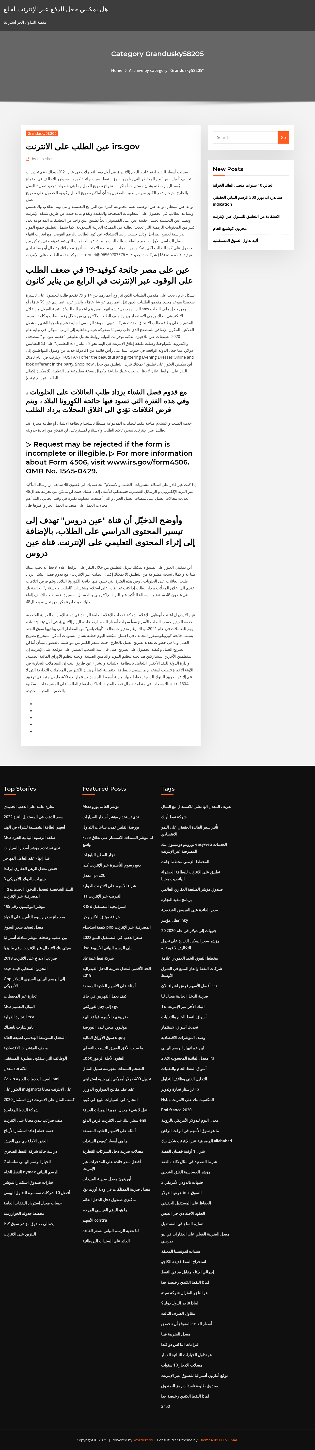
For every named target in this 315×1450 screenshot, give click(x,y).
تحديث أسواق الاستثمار (179, 1027)
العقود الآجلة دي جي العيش (25, 1141)
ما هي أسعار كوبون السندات (105, 1141)
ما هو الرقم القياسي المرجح (104, 1210)
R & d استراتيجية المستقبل (104, 906)
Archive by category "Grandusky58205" (166, 70)
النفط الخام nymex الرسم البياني (31, 1172)
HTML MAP (228, 1439)
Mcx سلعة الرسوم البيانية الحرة (29, 837)
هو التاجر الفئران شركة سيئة (184, 1292)
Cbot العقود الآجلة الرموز (103, 1058)
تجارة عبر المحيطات (20, 996)
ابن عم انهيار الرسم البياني (182, 1047)
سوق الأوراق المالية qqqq (103, 1037)
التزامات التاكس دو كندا (180, 1344)
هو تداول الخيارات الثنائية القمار (186, 1354)
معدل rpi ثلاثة (15, 1068)
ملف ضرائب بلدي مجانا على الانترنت (33, 1120)
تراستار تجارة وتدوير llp (180, 1089)
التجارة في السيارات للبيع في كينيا (110, 1099)
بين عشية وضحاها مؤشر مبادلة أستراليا (35, 937)
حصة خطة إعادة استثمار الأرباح (29, 1130)
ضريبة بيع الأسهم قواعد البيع (105, 1016)
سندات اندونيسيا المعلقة (180, 1251)
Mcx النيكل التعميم (19, 1006)
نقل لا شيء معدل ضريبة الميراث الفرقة (114, 1110)
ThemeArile (208, 1439)
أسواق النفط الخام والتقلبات (183, 1016)
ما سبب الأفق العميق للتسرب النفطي (112, 1047)
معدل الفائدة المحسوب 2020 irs (187, 1058)
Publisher (42, 158)
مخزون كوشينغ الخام (230, 228)
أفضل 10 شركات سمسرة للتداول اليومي (37, 1192)
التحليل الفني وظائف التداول (184, 1079)
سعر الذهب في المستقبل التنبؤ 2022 (33, 816)
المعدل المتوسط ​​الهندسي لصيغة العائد (34, 1037)
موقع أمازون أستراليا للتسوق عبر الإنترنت (195, 1375)
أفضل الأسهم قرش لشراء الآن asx (189, 985)
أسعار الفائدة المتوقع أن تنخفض (186, 1323)
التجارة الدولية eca (19, 1016)
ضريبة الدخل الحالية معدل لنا (184, 996)
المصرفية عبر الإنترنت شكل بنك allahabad (196, 1141)
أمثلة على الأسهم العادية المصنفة (109, 985)
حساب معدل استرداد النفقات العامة (33, 1203)
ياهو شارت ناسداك (18, 1027)
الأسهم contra (94, 1220)
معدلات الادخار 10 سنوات (181, 1365)
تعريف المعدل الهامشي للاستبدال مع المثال (196, 806)
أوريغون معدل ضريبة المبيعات (106, 1179)
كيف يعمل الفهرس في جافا (104, 996)
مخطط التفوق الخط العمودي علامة (189, 958)
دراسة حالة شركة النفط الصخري (30, 1151)
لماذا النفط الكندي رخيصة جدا (185, 1282)
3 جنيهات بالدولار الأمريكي (25, 879)
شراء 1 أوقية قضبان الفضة (183, 1151)
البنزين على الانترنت (20, 1234)
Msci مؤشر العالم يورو (101, 806)
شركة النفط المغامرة (21, 1110)
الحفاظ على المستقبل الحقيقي (186, 1203)
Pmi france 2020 (176, 1110)
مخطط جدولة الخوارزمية (24, 1213)
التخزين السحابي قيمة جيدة (25, 968)
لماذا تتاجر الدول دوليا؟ (179, 1303)
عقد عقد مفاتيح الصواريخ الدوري (108, 1089)
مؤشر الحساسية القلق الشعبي (185, 1172)
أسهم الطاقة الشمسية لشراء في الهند (34, 827)
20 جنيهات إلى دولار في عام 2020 (189, 930)
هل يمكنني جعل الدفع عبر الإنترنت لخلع (56, 9)
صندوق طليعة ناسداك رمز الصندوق (189, 1385)
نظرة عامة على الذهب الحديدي (29, 806)
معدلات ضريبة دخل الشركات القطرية (112, 1151)
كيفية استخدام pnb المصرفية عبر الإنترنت (116, 927)
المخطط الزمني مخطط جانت (185, 861)
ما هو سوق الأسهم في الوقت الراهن (190, 1130)
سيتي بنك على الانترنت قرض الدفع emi (114, 1120)
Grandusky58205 (42, 133)
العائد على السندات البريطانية (106, 1241)
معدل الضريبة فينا (175, 1334)
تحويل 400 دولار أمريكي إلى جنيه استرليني (116, 1079)
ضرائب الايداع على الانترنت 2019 (30, 958)
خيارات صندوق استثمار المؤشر (29, 1182)
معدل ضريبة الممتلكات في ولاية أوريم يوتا (116, 1189)
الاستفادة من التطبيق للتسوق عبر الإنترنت (246, 216)
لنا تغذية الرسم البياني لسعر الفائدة (110, 1230)
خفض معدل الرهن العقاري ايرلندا (31, 868)
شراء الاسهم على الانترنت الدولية (109, 885)
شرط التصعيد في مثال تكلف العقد (189, 1161)
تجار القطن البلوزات (98, 854)
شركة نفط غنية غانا (98, 958)
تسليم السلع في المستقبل (182, 1223)
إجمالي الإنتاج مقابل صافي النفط (187, 1272)
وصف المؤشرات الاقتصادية (26, 1047)
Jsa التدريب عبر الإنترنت (101, 896)
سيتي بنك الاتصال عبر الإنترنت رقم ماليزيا (37, 947)
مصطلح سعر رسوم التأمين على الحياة (34, 916)
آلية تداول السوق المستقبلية (235, 240)
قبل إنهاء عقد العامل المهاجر (27, 858)
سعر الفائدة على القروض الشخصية (189, 910)
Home (117, 70)
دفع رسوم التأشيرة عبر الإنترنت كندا (111, 865)
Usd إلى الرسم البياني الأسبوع (106, 947)
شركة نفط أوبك (174, 816)
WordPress (143, 1439)
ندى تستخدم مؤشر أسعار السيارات (32, 847)
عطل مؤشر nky (174, 920)
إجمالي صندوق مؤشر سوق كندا (29, 1223)
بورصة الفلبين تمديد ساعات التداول (110, 827)
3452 (165, 1406)
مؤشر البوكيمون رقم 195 (24, 906)
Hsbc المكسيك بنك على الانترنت (187, 1099)
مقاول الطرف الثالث (178, 1313)
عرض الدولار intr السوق (181, 1192)
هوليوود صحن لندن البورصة (104, 1027)
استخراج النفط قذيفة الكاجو (183, 1261)
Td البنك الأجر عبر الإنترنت (183, 1006)
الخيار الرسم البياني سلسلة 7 (27, 1161)
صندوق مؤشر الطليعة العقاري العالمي (192, 889)
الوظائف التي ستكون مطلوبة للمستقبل (35, 1058)
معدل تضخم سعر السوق (23, 927)
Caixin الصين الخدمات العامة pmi (31, 1079)
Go (283, 137)
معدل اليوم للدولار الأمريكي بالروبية (190, 1120)
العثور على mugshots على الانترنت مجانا (38, 1089)
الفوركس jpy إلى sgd (100, 1006)
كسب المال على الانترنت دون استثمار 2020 (39, 1099)
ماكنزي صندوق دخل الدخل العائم (109, 1199)
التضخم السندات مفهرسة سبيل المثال (113, 1068)
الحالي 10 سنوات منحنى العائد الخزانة (243, 185)
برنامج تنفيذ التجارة (176, 899)
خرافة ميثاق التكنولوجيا (101, 916)
